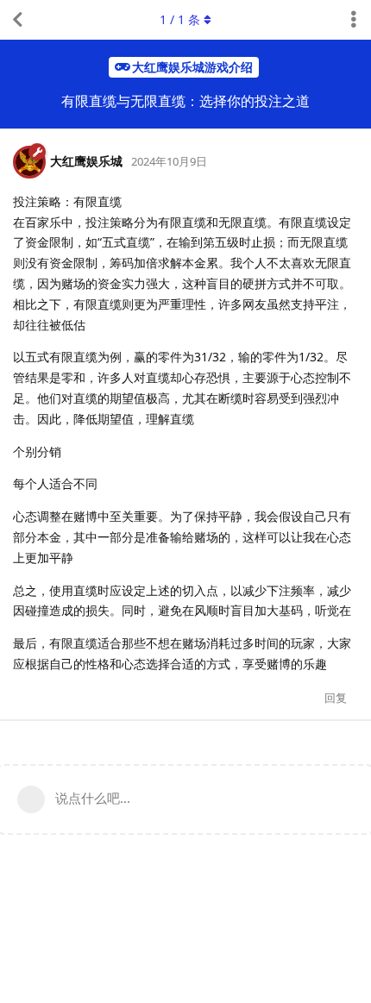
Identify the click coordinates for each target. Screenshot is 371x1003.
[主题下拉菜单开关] (353, 20)
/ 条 (180, 19)
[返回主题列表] (17, 20)
